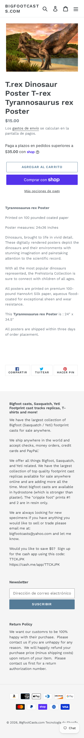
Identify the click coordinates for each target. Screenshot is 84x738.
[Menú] (76, 8)
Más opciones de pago (42, 191)
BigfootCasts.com (22, 9)
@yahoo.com (41, 534)
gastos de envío (25, 128)
